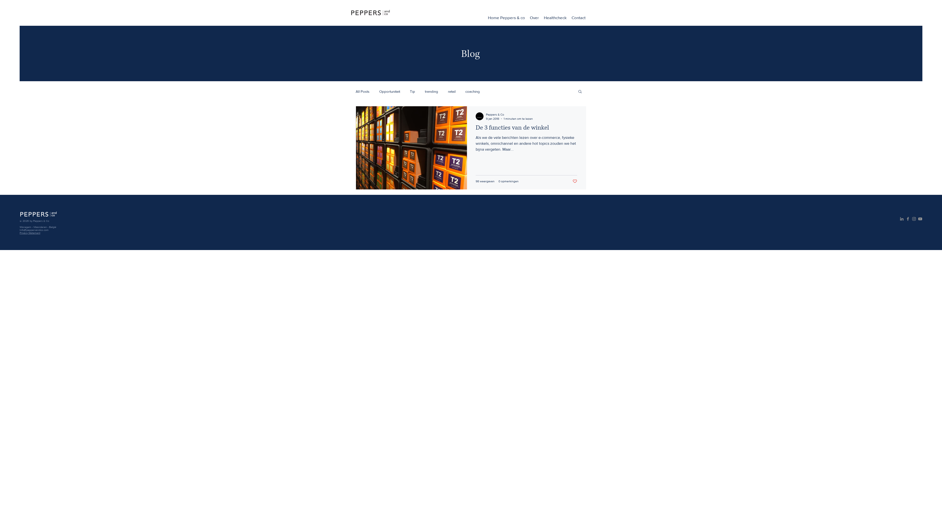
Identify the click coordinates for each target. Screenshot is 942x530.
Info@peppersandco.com (34, 229)
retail (452, 91)
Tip (412, 91)
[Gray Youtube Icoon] (920, 218)
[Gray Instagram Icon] (914, 218)
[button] (580, 91)
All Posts (362, 91)
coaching (472, 91)
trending (431, 91)
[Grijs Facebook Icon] (907, 218)
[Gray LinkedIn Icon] (901, 218)
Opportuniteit (389, 91)
